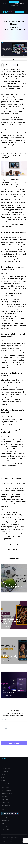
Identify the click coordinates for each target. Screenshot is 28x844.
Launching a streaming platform (13, 483)
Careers (3, 823)
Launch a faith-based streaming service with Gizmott (11, 621)
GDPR (17, 839)
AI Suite (3, 777)
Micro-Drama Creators (6, 805)
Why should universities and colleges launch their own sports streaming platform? (13, 585)
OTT (16, 27)
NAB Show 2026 (5, 829)
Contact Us (19, 11)
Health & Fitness (5, 799)
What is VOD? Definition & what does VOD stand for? (12, 691)
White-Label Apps (5, 768)
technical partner (16, 138)
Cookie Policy (11, 840)
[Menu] (25, 12)
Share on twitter (15, 549)
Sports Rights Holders (6, 790)
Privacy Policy (4, 840)
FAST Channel (4, 771)
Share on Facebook (15, 545)
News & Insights (5, 820)
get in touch (19, 527)
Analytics (3, 780)
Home (12, 27)
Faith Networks (5, 796)
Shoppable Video (5, 783)
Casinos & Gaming (5, 802)
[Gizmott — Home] (6, 12)
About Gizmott (4, 817)
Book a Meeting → (14, 8)
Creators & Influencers (6, 793)
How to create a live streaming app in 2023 (11, 657)
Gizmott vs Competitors (10, 813)
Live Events (4, 774)
